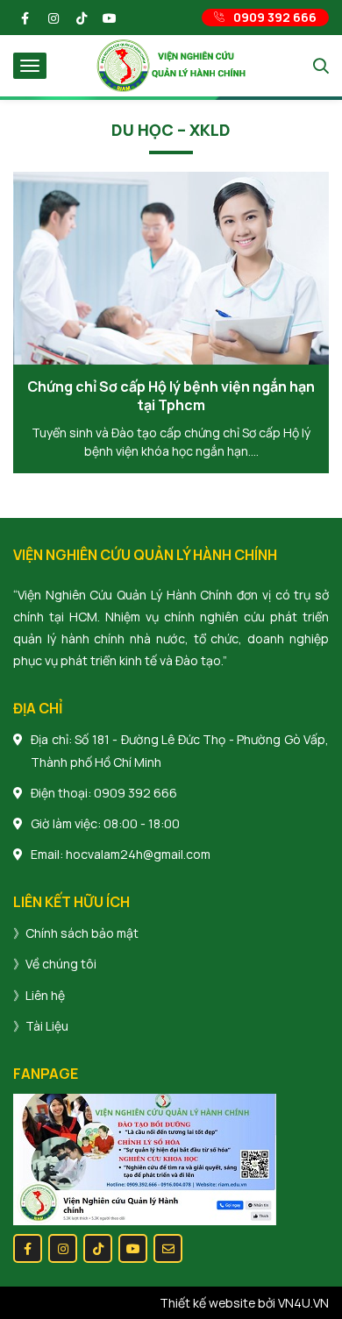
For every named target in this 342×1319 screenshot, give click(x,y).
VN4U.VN (303, 1302)
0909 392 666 (135, 792)
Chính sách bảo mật (82, 933)
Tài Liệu (46, 1026)
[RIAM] (171, 64)
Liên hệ (45, 995)
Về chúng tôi (60, 963)
